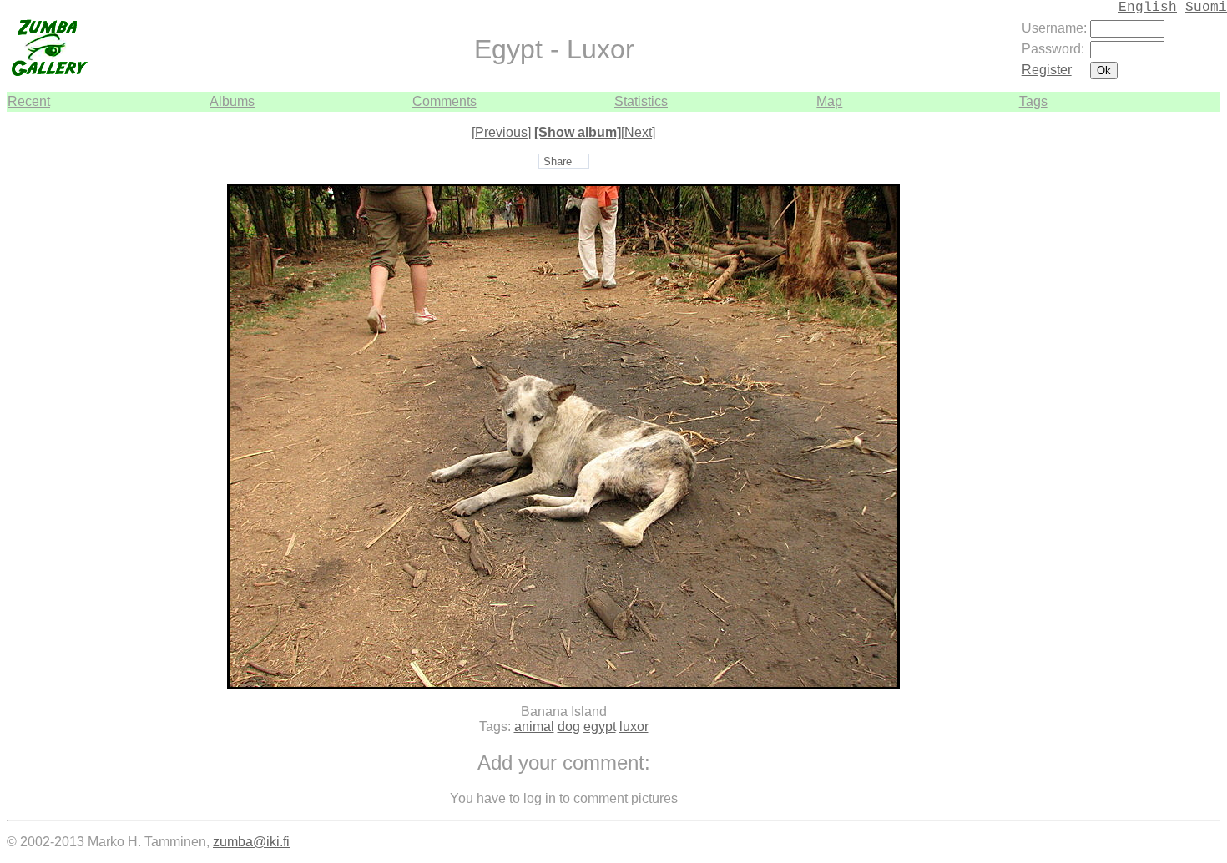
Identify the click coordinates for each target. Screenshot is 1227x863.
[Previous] (501, 132)
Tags (1033, 101)
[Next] (638, 132)
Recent (29, 101)
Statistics (641, 101)
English (1147, 7)
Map (829, 101)
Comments (444, 101)
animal (534, 726)
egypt (599, 726)
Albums (232, 101)
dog (569, 726)
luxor (634, 726)
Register (1047, 70)
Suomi (1206, 7)
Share (557, 161)
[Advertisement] (1170, 362)
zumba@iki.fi (251, 842)
